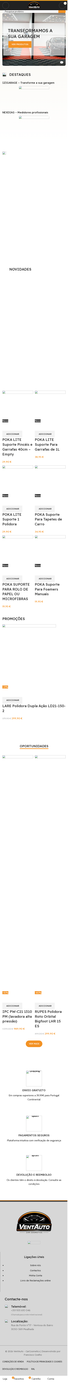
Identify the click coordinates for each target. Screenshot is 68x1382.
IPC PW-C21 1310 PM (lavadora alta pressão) (17, 1016)
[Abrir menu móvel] (6, 5)
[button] (12, 700)
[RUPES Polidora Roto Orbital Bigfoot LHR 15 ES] (50, 872)
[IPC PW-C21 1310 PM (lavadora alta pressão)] (17, 872)
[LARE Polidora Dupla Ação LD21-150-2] (29, 654)
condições (34, 1183)
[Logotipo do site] (34, 5)
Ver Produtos (20, 44)
